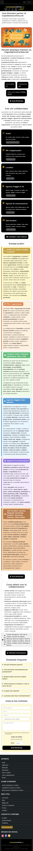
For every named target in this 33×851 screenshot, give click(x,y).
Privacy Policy (16, 732)
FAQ (3, 800)
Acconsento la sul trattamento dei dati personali (17, 733)
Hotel (3, 762)
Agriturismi (5, 765)
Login (29, 2)
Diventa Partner (6, 820)
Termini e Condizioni (8, 805)
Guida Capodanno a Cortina (10, 785)
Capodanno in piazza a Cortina (11, 787)
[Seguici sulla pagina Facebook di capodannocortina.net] (6, 835)
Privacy (4, 808)
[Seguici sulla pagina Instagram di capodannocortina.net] (2, 835)
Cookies (4, 810)
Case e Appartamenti (8, 775)
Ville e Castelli (6, 772)
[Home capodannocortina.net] (18, 6)
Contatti (4, 818)
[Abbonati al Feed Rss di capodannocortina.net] (9, 835)
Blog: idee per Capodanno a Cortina (12, 790)
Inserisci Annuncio (7, 827)
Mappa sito (5, 803)
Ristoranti (5, 767)
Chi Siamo (5, 798)
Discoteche (5, 770)
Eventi (4, 777)
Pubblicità (5, 823)
